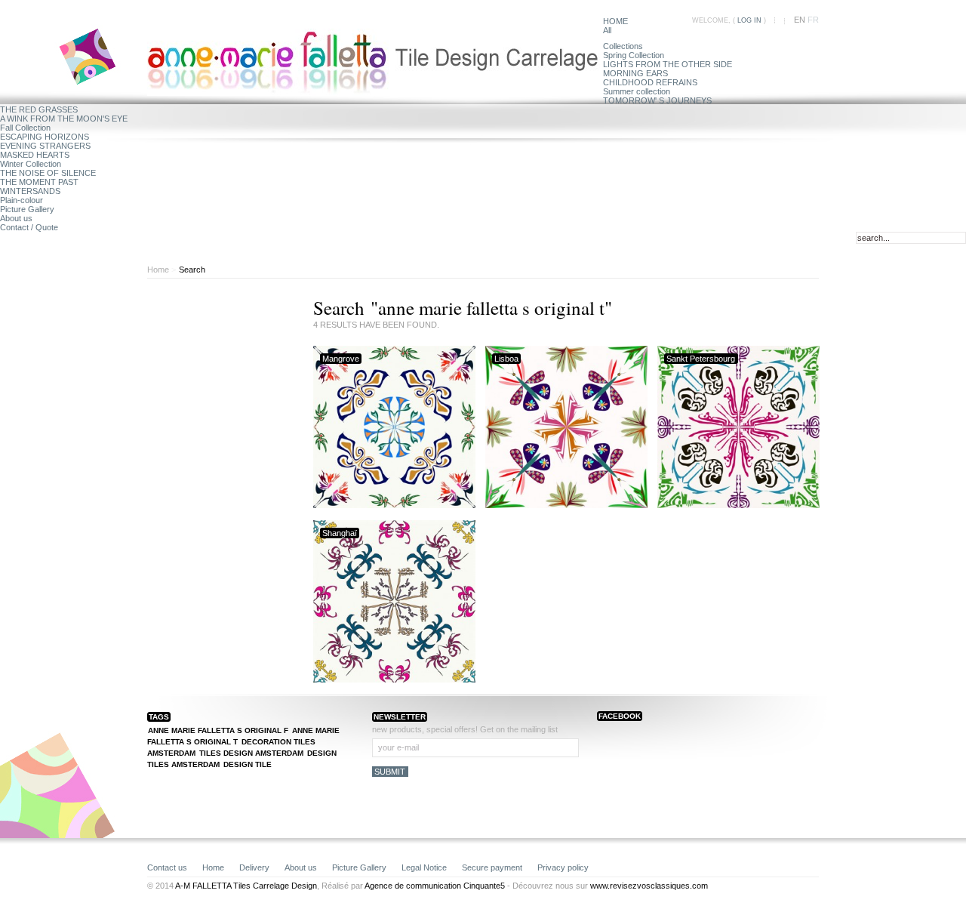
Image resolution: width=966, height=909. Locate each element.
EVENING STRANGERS (45, 145)
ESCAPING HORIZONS (44, 136)
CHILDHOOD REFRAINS (650, 82)
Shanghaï (339, 533)
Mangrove (340, 358)
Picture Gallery (27, 209)
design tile (247, 764)
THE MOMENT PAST (39, 181)
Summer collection (636, 91)
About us (16, 218)
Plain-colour (21, 200)
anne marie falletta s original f (218, 730)
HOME (615, 21)
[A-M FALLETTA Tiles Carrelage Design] (375, 88)
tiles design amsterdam (251, 753)
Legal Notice (424, 867)
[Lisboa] (566, 505)
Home (158, 269)
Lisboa (506, 358)
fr (813, 19)
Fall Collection (25, 127)
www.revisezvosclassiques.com (649, 885)
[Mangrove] (394, 505)
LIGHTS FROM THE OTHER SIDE (667, 64)
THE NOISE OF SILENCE (48, 172)
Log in (749, 20)
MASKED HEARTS (34, 154)
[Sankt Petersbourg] (738, 505)
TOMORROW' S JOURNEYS (657, 100)
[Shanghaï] (394, 679)
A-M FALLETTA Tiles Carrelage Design (246, 885)
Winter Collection (30, 163)
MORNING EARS (635, 73)
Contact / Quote (29, 227)
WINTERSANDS (30, 191)
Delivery (254, 867)
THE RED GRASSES (39, 109)
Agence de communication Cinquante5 (435, 885)
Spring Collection (633, 55)
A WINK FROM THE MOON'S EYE (64, 118)
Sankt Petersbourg (700, 358)
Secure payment (492, 867)
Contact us (167, 867)
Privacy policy (563, 867)
